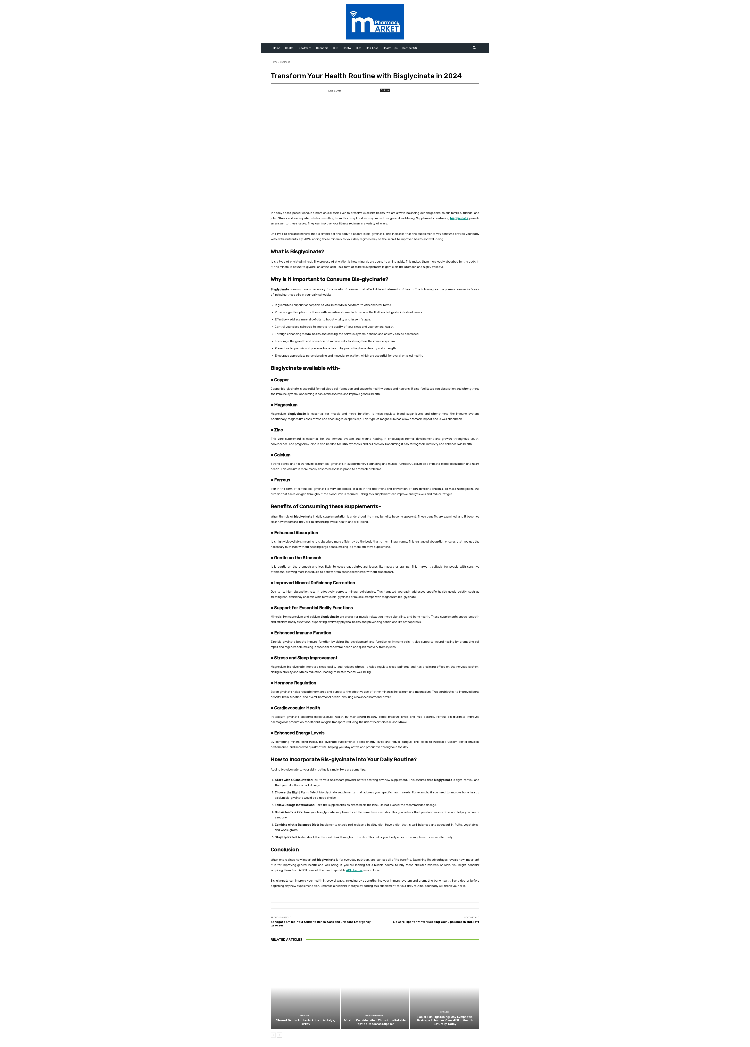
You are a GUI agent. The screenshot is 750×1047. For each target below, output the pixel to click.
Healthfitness (374, 1016)
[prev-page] (273, 1035)
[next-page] (279, 1035)
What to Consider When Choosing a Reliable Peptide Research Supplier (375, 1022)
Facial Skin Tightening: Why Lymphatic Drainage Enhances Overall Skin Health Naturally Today (445, 1020)
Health (304, 1016)
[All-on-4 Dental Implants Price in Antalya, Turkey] (305, 987)
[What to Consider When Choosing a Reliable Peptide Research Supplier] (375, 987)
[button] (474, 48)
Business (285, 62)
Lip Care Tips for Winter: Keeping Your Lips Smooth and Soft (436, 922)
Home (274, 62)
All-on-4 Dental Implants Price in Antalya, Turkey (305, 1022)
